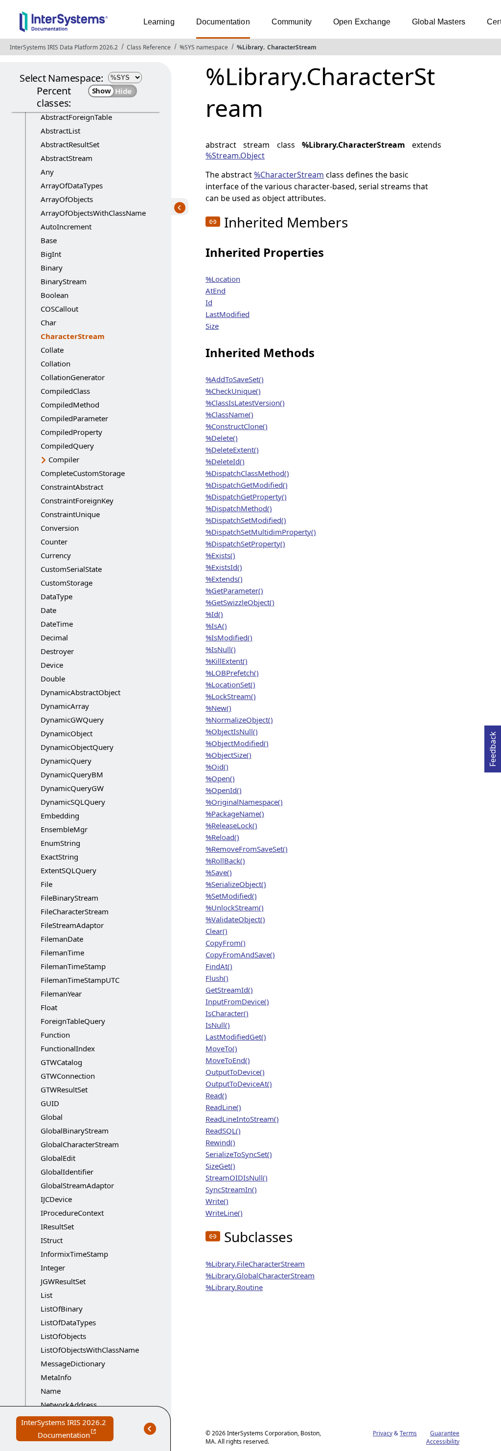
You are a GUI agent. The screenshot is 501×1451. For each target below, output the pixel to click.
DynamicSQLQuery (73, 802)
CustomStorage (66, 583)
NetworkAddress (69, 1404)
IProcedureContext (72, 1213)
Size (212, 326)
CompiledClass (65, 391)
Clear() (216, 931)
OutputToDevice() (235, 1072)
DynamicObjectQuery (77, 747)
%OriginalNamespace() (244, 802)
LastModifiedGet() (235, 1037)
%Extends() (224, 579)
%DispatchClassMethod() (247, 473)
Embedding (60, 815)
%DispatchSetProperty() (245, 543)
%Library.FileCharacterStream (255, 1264)
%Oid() (216, 766)
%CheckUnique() (233, 391)
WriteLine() (224, 1213)
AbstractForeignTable (76, 117)
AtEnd (215, 290)
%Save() (218, 872)
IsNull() (217, 1025)
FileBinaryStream (69, 898)
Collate (52, 350)
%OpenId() (223, 790)
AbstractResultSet (70, 144)
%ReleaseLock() (231, 825)
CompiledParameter (74, 418)
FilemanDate (62, 939)
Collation (55, 363)
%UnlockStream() (234, 907)
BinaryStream (64, 281)
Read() (216, 1095)
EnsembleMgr (64, 829)
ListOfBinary (62, 1309)
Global (52, 1117)
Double (53, 678)
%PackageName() (234, 813)
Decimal (54, 637)
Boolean (54, 295)
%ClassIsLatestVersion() (245, 403)
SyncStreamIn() (231, 1189)
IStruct (52, 1240)
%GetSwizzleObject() (239, 602)
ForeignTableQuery (73, 1021)
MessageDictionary (73, 1363)
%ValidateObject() (235, 919)
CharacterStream (292, 47)
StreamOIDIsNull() (236, 1177)
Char (48, 322)
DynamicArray (65, 706)
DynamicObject (66, 733)
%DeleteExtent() (232, 449)
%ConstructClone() (236, 426)
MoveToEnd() (227, 1060)
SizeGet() (220, 1166)
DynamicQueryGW (72, 788)
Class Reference (149, 47)
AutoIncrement (66, 226)
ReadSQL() (223, 1130)
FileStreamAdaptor (72, 925)
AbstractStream (66, 158)
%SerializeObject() (235, 884)
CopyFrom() (225, 943)
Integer (53, 1267)
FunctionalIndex (68, 1048)
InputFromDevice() (237, 1001)
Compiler (63, 459)
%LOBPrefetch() (232, 673)
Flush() (216, 978)
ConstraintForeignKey (77, 500)
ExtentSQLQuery (68, 870)
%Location (222, 279)
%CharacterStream (289, 174)
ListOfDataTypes (68, 1322)
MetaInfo (56, 1377)
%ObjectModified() (237, 743)
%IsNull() (220, 649)
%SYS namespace (204, 47)
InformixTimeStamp (74, 1254)
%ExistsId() (223, 567)
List (46, 1295)
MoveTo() (221, 1048)
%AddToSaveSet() (234, 379)
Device (52, 665)
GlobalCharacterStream (80, 1144)
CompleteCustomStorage (83, 473)
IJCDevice (56, 1199)
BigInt (51, 254)
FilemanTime (62, 952)
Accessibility (442, 1441)
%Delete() (221, 438)
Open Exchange (361, 22)
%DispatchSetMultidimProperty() (260, 532)
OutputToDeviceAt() (238, 1083)
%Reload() (222, 837)
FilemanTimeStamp (73, 966)
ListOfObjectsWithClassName (90, 1350)
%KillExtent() (226, 661)
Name (51, 1391)
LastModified (227, 314)
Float (49, 1007)
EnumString (60, 843)
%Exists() (220, 555)
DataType (56, 596)
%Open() (220, 778)
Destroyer (57, 651)
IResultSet (57, 1226)
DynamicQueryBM (72, 774)
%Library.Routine (234, 1287)
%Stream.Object (235, 155)
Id (208, 302)
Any (47, 172)
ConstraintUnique (70, 514)
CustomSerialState (71, 569)
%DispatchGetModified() (246, 485)
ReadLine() (223, 1107)
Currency (56, 555)
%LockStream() (230, 696)
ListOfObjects (63, 1336)
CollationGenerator (73, 377)
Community (292, 22)
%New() (218, 708)
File (46, 884)
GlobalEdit (58, 1158)
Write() (216, 1201)
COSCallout (59, 309)
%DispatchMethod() (238, 508)
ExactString (59, 857)
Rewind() (220, 1142)
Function (55, 1035)
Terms (408, 1433)
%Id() (214, 614)
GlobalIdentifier (67, 1172)
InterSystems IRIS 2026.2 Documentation (67, 1429)
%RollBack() (225, 860)
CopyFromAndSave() (240, 954)
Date (48, 610)
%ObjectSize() (228, 755)
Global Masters (438, 22)
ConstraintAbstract (72, 487)
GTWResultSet (64, 1089)
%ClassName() (229, 414)
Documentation (223, 22)
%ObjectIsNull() (231, 731)
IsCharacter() (227, 1013)
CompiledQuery (67, 446)
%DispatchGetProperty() (246, 496)
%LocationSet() (230, 684)
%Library (250, 47)
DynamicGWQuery (72, 720)
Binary (52, 267)
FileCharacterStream (75, 911)
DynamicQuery (66, 761)
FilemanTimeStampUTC (80, 980)
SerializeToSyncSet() (238, 1154)
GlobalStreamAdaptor (77, 1185)
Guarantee (444, 1433)
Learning (159, 22)
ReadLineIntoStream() (242, 1119)
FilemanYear (61, 993)
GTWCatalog (61, 1062)
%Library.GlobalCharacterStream (260, 1275)
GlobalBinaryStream (75, 1130)
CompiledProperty (71, 432)
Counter (54, 541)
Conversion (60, 528)
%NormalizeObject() (239, 720)
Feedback (492, 746)
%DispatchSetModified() (245, 520)
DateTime (57, 624)
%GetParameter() (234, 590)
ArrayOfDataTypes (72, 185)
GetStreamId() (229, 990)
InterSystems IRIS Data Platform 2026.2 (64, 47)
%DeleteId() (225, 461)
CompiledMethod (70, 404)
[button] (212, 221)
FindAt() (218, 966)
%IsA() (216, 626)
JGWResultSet (63, 1281)
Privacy (382, 1433)
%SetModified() (231, 896)
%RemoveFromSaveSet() (246, 849)
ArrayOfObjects (67, 199)
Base (49, 240)
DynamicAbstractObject (80, 692)
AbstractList (60, 131)
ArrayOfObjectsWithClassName (93, 213)
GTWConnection (68, 1076)
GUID (50, 1103)
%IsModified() (228, 637)
